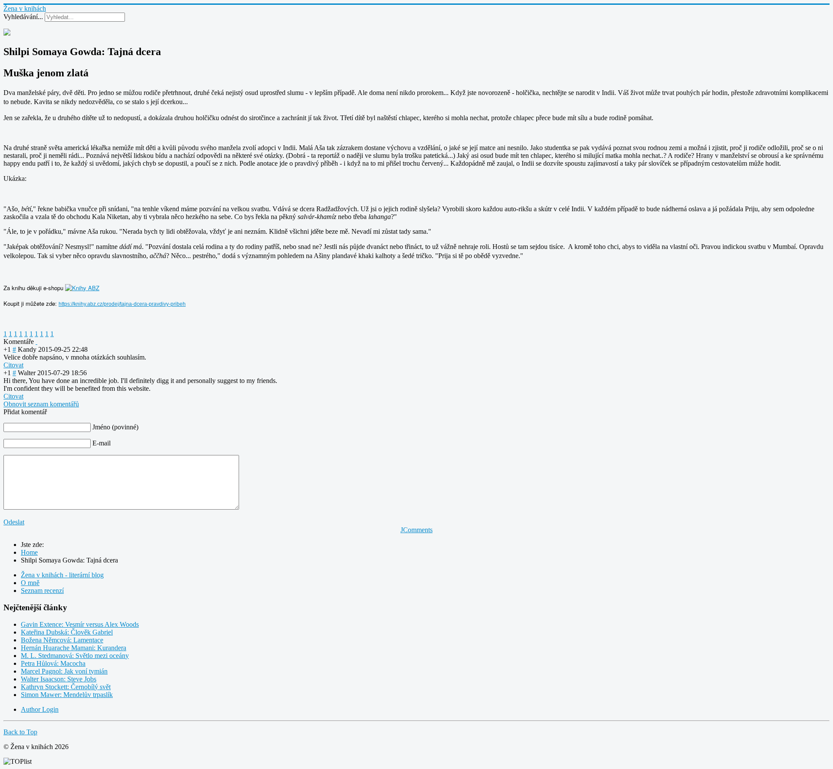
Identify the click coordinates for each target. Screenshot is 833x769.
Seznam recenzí (42, 590)
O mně (30, 582)
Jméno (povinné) (115, 427)
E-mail (101, 443)
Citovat (13, 365)
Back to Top (20, 732)
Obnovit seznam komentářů (41, 404)
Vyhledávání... (23, 16)
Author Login (40, 709)
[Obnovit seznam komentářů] (36, 341)
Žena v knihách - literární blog (62, 575)
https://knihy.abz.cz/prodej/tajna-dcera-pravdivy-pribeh (122, 304)
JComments (416, 529)
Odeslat (13, 522)
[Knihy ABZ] (82, 288)
